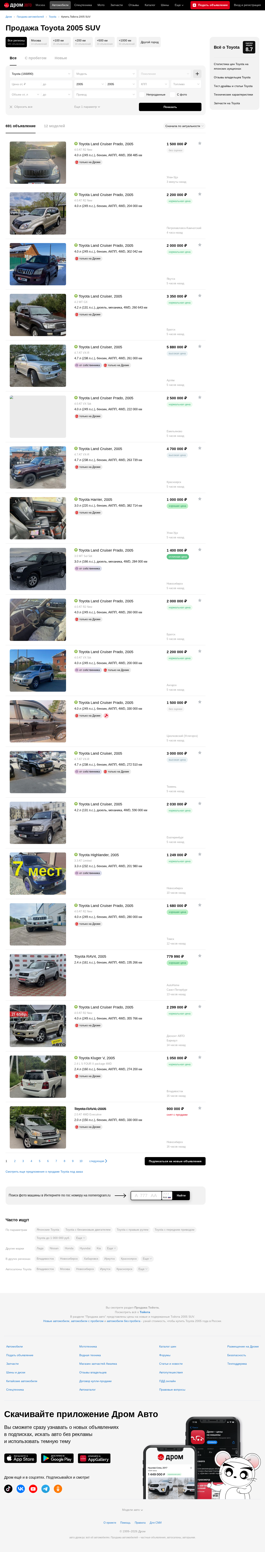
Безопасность (236, 1355)
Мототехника (88, 1346)
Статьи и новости (171, 1363)
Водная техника (90, 1355)
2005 (79, 84)
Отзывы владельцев (92, 1372)
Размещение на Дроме (243, 1346)
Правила (140, 1522)
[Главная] (17, 5)
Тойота (145, 1312)
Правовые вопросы (172, 1389)
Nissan (54, 1248)
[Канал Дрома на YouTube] (33, 1489)
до (44, 94)
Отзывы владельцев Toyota (232, 77)
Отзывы (134, 5)
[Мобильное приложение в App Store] (20, 1458)
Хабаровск (91, 1258)
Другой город (150, 42)
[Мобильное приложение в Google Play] (57, 1458)
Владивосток (45, 1258)
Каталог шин (167, 1346)
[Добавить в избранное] (199, 143)
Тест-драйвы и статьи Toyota (233, 86)
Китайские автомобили (21, 1381)
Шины (165, 5)
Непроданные (155, 94)
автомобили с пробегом (87, 1321)
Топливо (179, 84)
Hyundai (85, 1248)
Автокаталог (87, 1389)
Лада (40, 1248)
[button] (80, 1238)
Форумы (164, 1355)
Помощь (125, 1522)
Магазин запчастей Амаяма (98, 1363)
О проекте (110, 1522)
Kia (99, 1248)
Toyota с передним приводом (174, 1229)
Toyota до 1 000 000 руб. (53, 1238)
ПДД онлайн (167, 1381)
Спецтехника (15, 1389)
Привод (81, 94)
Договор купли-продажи (95, 1381)
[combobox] (41, 74)
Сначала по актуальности (182, 126)
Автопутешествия (171, 1372)
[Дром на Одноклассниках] (58, 1489)
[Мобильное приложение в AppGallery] (94, 1458)
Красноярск (129, 1258)
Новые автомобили (56, 1321)
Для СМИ (155, 1522)
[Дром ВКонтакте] (21, 1489)
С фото (182, 94)
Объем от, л (20, 94)
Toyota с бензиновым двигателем (88, 1229)
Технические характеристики (233, 94)
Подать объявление (19, 1355)
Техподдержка (237, 1363)
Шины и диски (15, 1372)
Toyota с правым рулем (132, 1229)
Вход (247, 5)
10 (81, 1161)
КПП (144, 84)
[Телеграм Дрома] (45, 1489)
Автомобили (60, 5)
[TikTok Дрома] (8, 1489)
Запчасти (116, 5)
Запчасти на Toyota (227, 103)
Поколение (148, 73)
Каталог (150, 5)
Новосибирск (69, 1258)
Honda (69, 1248)
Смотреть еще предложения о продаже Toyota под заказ (44, 1171)
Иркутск (109, 1258)
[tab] (13, 60)
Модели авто (131, 1509)
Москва (40, 5)
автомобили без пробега (123, 1321)
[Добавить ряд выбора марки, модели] (197, 74)
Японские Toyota (48, 1229)
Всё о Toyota (227, 47)
